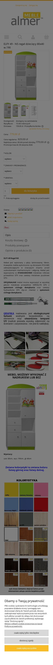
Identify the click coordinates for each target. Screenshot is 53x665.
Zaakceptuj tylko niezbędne (26, 633)
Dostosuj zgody (26, 640)
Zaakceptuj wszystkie (26, 648)
